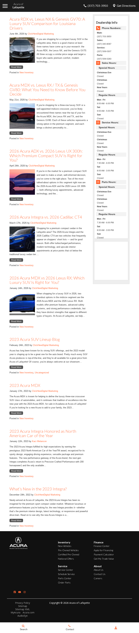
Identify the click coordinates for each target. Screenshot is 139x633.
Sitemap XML (22, 609)
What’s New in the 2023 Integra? (38, 488)
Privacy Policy (22, 602)
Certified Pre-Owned (68, 554)
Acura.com (28, 612)
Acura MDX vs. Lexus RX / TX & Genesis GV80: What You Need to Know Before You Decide (47, 89)
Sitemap (22, 606)
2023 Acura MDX (24, 385)
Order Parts (64, 582)
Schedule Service (66, 574)
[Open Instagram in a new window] (25, 592)
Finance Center (102, 546)
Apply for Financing (103, 550)
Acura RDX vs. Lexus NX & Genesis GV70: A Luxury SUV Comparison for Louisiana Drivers (47, 23)
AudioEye (22, 615)
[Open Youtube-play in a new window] (19, 592)
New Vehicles (64, 546)
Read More (16, 67)
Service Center (65, 569)
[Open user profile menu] (116, 628)
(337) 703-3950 (104, 36)
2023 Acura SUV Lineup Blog (34, 339)
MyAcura (15, 612)
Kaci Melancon (39, 441)
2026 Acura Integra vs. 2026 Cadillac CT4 (45, 216)
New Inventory (26, 72)
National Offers (66, 558)
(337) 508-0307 (104, 51)
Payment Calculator (104, 554)
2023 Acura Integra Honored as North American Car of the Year (42, 433)
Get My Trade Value (104, 558)
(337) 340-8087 (104, 44)
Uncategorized (42, 372)
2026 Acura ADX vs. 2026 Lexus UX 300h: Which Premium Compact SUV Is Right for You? (46, 155)
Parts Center (64, 578)
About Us (98, 569)
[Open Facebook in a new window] (15, 592)
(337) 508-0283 (104, 59)
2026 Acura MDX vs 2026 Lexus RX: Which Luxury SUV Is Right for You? (47, 280)
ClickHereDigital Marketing (41, 33)
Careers (98, 578)
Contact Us (99, 574)
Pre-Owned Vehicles (68, 550)
